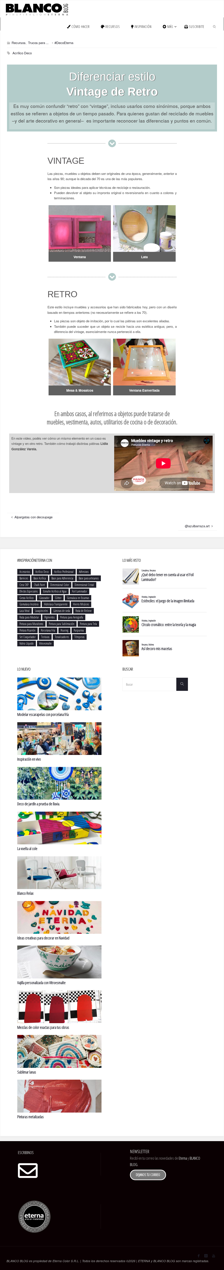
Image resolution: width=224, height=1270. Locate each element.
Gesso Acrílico (26, 598)
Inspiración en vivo (29, 759)
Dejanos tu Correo (148, 1174)
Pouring (64, 630)
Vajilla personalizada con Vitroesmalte (41, 982)
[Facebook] (199, 1255)
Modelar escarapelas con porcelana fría (43, 714)
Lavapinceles (41, 611)
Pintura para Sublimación (61, 624)
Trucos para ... (38, 42)
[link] (214, 26)
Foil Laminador (79, 591)
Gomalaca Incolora (28, 604)
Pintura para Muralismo (31, 624)
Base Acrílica (39, 578)
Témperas (79, 637)
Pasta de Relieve (83, 611)
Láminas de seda (61, 611)
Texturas (45, 637)
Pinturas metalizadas (30, 1116)
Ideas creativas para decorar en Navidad (43, 938)
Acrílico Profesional (64, 572)
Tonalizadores (62, 637)
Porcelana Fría (48, 630)
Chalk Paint (39, 585)
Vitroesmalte (45, 643)
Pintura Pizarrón (27, 630)
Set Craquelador (27, 637)
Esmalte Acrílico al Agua (54, 591)
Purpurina (79, 630)
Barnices (23, 578)
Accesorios (24, 572)
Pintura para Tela (88, 624)
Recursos (19, 42)
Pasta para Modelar (29, 617)
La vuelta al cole (27, 848)
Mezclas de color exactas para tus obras (43, 1027)
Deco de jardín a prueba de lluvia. (38, 803)
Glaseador (44, 598)
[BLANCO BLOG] (37, 9)
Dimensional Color (59, 585)
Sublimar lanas (26, 1072)
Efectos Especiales (28, 591)
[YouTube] (213, 1255)
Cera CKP (23, 585)
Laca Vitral (24, 611)
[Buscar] (182, 684)
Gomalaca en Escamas (78, 598)
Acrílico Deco (22, 53)
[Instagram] (206, 1255)
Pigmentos (49, 617)
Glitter (58, 598)
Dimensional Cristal (84, 585)
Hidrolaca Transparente (56, 604)
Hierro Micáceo (81, 604)
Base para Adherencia (62, 578)
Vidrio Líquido (26, 643)
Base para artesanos (89, 578)
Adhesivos (84, 572)
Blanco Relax (25, 893)
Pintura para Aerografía (71, 617)
